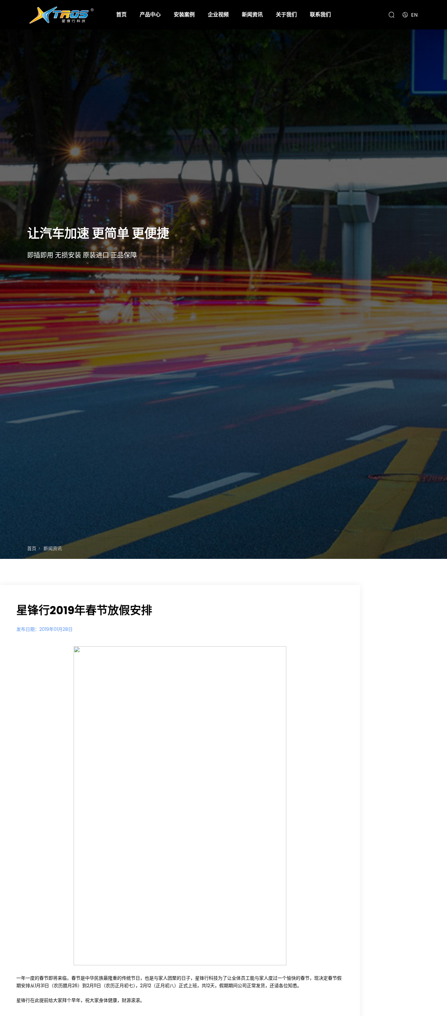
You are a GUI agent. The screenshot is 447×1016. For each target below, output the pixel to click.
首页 (121, 14)
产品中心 (150, 14)
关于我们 (286, 14)
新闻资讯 (252, 14)
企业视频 (218, 14)
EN (414, 15)
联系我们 (320, 14)
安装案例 (184, 14)
